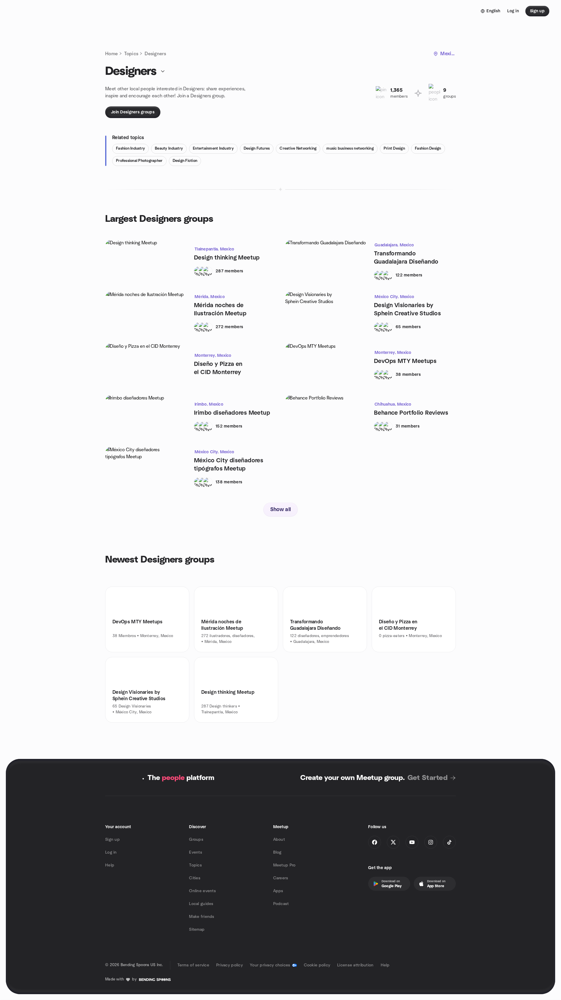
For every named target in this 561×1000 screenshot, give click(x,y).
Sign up (112, 840)
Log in (111, 852)
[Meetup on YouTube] (412, 842)
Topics (131, 53)
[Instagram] (430, 842)
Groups (196, 840)
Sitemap (197, 930)
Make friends (201, 917)
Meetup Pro (284, 865)
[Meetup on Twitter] (393, 842)
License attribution (355, 965)
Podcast (281, 904)
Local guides (201, 904)
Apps (278, 891)
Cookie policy (317, 965)
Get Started (428, 777)
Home (111, 53)
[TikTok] (449, 842)
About (279, 840)
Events (195, 852)
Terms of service (193, 965)
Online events (202, 891)
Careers (280, 878)
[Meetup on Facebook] (374, 842)
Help (109, 865)
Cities (194, 878)
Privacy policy (229, 965)
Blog (277, 852)
